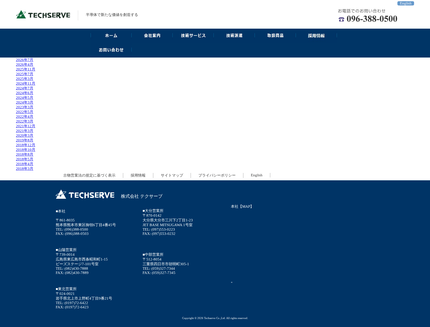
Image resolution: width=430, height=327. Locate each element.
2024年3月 (24, 102)
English (406, 3)
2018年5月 (24, 159)
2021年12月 (25, 126)
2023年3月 (24, 107)
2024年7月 (24, 88)
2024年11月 (25, 83)
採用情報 (138, 175)
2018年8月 (24, 154)
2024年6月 (24, 93)
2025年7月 (24, 74)
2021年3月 (24, 131)
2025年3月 (24, 79)
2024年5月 (24, 98)
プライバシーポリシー (217, 175)
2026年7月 (24, 60)
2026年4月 (24, 64)
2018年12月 (25, 145)
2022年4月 (24, 117)
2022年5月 (24, 112)
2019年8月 (24, 140)
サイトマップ (172, 175)
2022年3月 (24, 121)
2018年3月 (24, 169)
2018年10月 (25, 150)
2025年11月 (25, 69)
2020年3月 (24, 135)
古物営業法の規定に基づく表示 (89, 175)
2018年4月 (24, 164)
